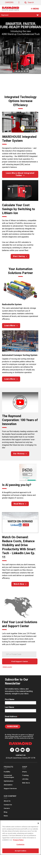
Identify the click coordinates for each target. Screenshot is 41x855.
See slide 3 (19, 71)
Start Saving (19, 256)
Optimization (8, 781)
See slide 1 (13, 71)
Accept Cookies (20, 851)
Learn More (9, 325)
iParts (24, 772)
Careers (7, 808)
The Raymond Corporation (12, 751)
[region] (20, 837)
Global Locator (7, 667)
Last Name (9, 707)
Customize (20, 844)
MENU (36, 8)
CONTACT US (20, 755)
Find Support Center (19, 661)
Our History (18, 454)
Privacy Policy (14, 736)
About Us (7, 801)
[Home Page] (10, 8)
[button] (27, 2)
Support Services (10, 788)
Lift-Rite (25, 779)
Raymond (4, 15)
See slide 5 (24, 71)
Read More (19, 504)
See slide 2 (16, 71)
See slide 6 (27, 71)
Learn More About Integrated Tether (20, 174)
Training (25, 775)
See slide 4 (22, 71)
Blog (5, 812)
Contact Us (8, 805)
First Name (9, 699)
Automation (8, 785)
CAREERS (9, 2)
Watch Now (19, 584)
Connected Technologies (9, 776)
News (6, 816)
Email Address (11, 716)
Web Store (26, 783)
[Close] (38, 823)
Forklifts (7, 772)
